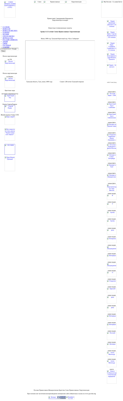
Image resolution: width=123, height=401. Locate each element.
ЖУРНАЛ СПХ (8, 38)
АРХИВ (5, 41)
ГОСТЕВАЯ (7, 45)
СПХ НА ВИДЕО (8, 36)
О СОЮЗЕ (6, 27)
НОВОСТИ (6, 29)
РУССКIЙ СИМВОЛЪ (10, 40)
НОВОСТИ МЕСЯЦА (10, 30)
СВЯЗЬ (5, 43)
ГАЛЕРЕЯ (6, 32)
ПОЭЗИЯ (6, 34)
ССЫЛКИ (6, 47)
